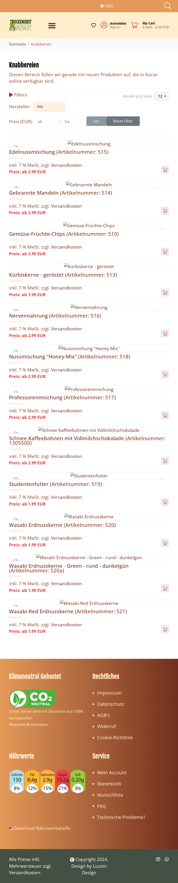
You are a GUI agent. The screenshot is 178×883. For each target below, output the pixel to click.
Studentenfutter (29, 483)
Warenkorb (109, 784)
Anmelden (118, 23)
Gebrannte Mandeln (34, 192)
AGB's (103, 715)
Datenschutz (110, 704)
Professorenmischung (36, 397)
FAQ (101, 806)
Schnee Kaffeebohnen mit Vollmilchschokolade (67, 438)
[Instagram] (158, 859)
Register (115, 27)
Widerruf (106, 726)
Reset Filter (123, 121)
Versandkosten (66, 165)
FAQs (109, 5)
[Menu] (53, 25)
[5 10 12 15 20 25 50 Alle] (161, 96)
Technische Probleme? (121, 817)
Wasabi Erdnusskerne (36, 524)
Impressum (109, 693)
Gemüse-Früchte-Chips (38, 233)
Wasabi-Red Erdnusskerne (42, 611)
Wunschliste (110, 795)
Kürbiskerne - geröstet (37, 274)
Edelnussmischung (32, 151)
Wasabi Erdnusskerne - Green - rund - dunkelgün (69, 565)
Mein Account (112, 772)
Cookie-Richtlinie (115, 737)
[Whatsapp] (167, 859)
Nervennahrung (29, 315)
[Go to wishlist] (93, 25)
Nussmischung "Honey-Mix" (43, 356)
